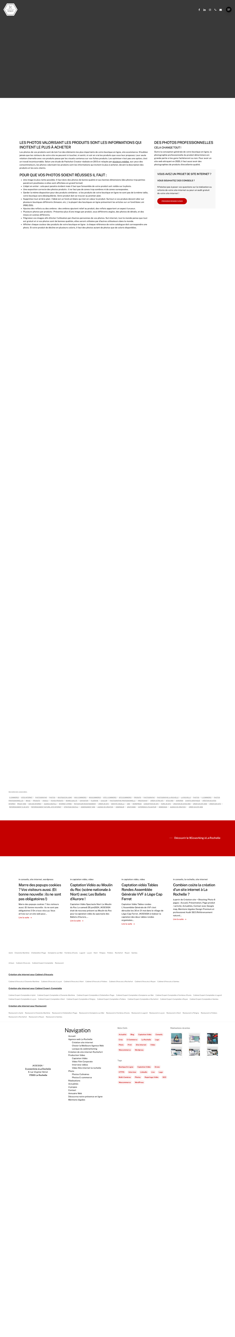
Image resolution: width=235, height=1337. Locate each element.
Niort (96, 953)
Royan (127, 953)
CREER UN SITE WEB (200, 804)
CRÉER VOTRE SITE (157, 801)
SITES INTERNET (27, 797)
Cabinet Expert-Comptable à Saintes (204, 999)
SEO (164, 1077)
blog (132, 1034)
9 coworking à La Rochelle (38, 1069)
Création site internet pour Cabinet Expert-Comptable (35, 988)
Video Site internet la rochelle (86, 1068)
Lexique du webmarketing (84, 1049)
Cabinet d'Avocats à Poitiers (96, 981)
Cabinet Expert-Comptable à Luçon (22, 999)
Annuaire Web (75, 1093)
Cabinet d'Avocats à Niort (74, 981)
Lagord (82, 953)
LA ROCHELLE (186, 797)
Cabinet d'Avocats (23, 963)
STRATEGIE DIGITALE (71, 807)
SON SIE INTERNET (34, 804)
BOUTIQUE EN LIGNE (65, 797)
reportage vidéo (151, 1077)
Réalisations (74, 1080)
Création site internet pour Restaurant (28, 1006)
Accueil (72, 1036)
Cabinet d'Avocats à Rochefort (121, 981)
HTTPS (121, 1072)
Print (130, 1045)
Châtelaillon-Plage (38, 953)
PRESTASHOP (143, 801)
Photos (138, 1077)
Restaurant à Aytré (16, 1013)
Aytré (11, 953)
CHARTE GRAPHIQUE (192, 801)
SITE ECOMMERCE (125, 797)
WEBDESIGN (163, 807)
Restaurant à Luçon (157, 1013)
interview (132, 1072)
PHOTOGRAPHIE (41, 797)
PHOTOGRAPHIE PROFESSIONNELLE (122, 801)
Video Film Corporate (82, 1061)
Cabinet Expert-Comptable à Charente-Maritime (56, 995)
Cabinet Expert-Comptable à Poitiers (111, 999)
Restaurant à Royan (36, 1017)
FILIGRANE (94, 801)
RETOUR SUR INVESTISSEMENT (85, 804)
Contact (72, 1090)
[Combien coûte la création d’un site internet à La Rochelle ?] (194, 899)
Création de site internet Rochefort (85, 1052)
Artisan (11, 963)
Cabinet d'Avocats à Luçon (51, 981)
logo (161, 1072)
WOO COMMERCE (80, 797)
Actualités (73, 1084)
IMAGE (28, 801)
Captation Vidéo (80, 1058)
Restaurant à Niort (173, 1013)
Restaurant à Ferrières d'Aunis (118, 1013)
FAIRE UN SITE (166, 804)
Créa (121, 1040)
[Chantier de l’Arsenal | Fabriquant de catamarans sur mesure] (214, 1052)
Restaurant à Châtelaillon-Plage (64, 1013)
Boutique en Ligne (126, 1067)
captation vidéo (144, 1034)
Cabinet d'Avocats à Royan (145, 981)
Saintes (134, 953)
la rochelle (146, 1040)
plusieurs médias (120, 161)
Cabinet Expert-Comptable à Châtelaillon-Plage (95, 995)
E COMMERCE (14, 797)
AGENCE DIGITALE (50, 804)
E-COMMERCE (207, 797)
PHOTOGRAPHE (149, 797)
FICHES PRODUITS (57, 801)
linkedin (143, 1072)
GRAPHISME (131, 807)
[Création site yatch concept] (196, 1052)
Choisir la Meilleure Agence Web (88, 1045)
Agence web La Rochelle (80, 1039)
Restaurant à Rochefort (18, 1017)
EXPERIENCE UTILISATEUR (147, 807)
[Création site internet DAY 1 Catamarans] (178, 1052)
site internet (141, 1045)
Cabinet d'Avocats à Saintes (168, 981)
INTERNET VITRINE (65, 804)
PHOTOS (52, 797)
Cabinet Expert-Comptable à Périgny (81, 999)
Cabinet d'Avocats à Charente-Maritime (24, 981)
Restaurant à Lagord (139, 1013)
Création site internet (82, 1042)
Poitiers (110, 953)
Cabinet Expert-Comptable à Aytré (22, 995)
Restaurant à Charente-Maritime (37, 1013)
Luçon (89, 953)
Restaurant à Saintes (54, 1017)
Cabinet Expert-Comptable (42, 963)
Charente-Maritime (22, 953)
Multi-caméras (125, 1077)
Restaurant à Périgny (191, 1013)
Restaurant (59, 963)
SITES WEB (169, 801)
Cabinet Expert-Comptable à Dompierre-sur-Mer (135, 995)
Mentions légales (76, 1100)
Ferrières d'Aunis (71, 953)
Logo (157, 1040)
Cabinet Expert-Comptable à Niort (51, 999)
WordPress (139, 1082)
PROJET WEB (21, 804)
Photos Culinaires (80, 1074)
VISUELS (45, 801)
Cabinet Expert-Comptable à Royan (174, 999)
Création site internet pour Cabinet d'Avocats (31, 974)
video (152, 1045)
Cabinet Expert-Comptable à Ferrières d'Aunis (173, 995)
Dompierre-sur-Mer (55, 953)
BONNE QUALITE (71, 801)
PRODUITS (137, 797)
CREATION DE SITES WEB (182, 804)
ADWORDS (179, 801)
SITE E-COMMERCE (110, 797)
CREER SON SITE (215, 804)
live (153, 1072)
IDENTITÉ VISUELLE (117, 804)
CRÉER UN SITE (103, 804)
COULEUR (104, 801)
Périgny (102, 953)
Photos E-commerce (82, 1077)
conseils (159, 1034)
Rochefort (119, 953)
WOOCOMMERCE (95, 797)
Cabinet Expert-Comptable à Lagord (207, 995)
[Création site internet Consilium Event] (178, 1038)
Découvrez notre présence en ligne (85, 1096)
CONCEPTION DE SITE (151, 804)
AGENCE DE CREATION (105, 807)
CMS (128, 804)
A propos (72, 1087)
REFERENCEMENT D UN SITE (19, 807)
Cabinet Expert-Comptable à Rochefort (143, 999)
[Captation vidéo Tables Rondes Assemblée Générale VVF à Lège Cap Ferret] (142, 901)
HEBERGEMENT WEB (88, 807)
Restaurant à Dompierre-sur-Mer (91, 1013)
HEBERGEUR (120, 807)
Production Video (76, 1055)
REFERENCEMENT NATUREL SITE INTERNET (46, 807)
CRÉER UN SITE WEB (196, 807)
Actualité (122, 1034)
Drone (157, 1067)
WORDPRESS (137, 804)
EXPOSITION (84, 801)
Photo (71, 1071)
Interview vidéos (80, 1065)
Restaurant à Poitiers (209, 1013)
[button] (229, 9)
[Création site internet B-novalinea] (196, 1038)
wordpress (139, 1050)
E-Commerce (132, 1040)
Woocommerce (125, 1050)
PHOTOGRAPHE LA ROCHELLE (168, 797)
